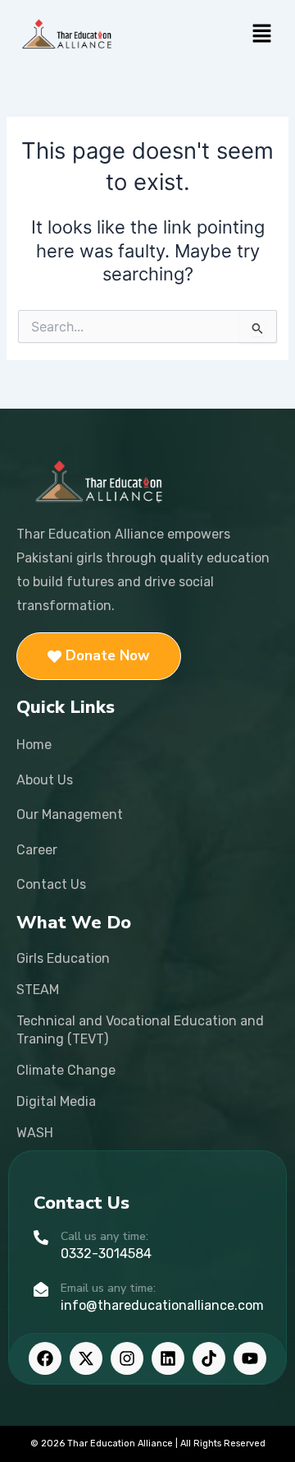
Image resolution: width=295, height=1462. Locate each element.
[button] (262, 34)
